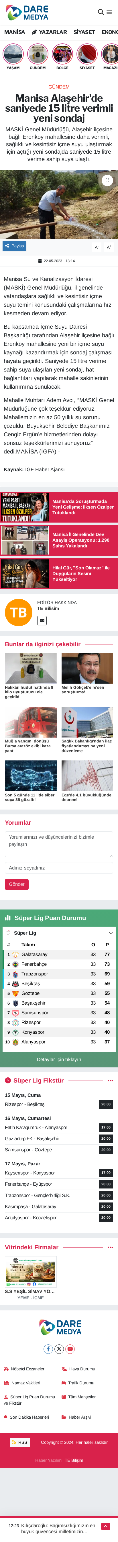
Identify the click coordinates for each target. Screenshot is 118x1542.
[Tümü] (110, 1247)
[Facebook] (48, 1349)
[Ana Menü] (109, 12)
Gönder (17, 884)
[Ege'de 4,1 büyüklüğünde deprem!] (87, 775)
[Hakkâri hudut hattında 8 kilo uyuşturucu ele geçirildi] (31, 668)
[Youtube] (70, 1349)
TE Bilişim (74, 1460)
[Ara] (101, 12)
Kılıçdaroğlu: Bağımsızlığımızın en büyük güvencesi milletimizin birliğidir (58, 1532)
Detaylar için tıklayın (59, 1059)
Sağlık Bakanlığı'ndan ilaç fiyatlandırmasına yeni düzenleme (87, 746)
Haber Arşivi (80, 1417)
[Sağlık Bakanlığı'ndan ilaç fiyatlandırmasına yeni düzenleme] (87, 721)
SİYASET (84, 32)
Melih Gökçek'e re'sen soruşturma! (83, 689)
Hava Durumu (82, 1369)
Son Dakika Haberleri (29, 1417)
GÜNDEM (59, 87)
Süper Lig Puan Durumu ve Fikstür (29, 1400)
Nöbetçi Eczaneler (27, 1369)
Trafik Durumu (81, 1383)
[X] (59, 1349)
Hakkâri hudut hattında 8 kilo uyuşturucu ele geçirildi (29, 692)
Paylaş (17, 246)
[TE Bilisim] (18, 612)
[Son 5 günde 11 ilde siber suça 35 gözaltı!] (31, 775)
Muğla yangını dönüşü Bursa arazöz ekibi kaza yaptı (28, 746)
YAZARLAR (52, 32)
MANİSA (14, 32)
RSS (22, 1442)
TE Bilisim (48, 608)
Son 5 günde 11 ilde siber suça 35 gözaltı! (29, 797)
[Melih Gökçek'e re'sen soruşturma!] (87, 668)
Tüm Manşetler (82, 1397)
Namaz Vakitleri (25, 1383)
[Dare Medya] (26, 12)
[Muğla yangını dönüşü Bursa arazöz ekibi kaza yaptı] (31, 721)
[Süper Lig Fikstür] (110, 1080)
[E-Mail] (42, 620)
